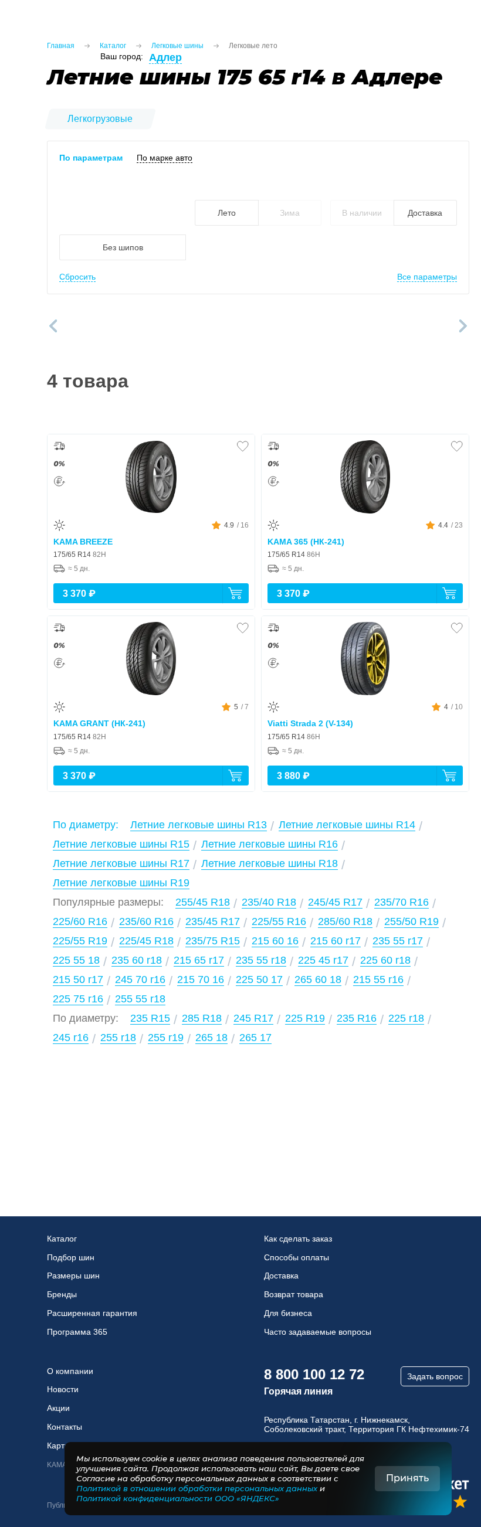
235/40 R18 (269, 902)
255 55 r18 (140, 999)
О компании (70, 1371)
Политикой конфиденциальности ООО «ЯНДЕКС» (177, 1498)
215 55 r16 (378, 979)
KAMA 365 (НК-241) (305, 541)
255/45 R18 (202, 902)
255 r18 (118, 1037)
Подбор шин (70, 1257)
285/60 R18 (345, 921)
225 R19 (305, 1018)
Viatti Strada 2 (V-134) (310, 723)
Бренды (62, 1294)
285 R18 (202, 1018)
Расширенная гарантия (92, 1313)
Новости (63, 1389)
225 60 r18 (385, 960)
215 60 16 (275, 941)
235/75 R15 (212, 941)
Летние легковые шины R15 (121, 844)
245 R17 (253, 1018)
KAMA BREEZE (83, 541)
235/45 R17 (212, 921)
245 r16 (71, 1037)
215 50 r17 (78, 979)
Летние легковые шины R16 (269, 844)
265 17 (255, 1037)
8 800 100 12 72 (314, 1374)
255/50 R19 (411, 921)
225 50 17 (259, 979)
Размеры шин (73, 1275)
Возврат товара (293, 1294)
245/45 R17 (335, 902)
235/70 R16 (401, 902)
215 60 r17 (335, 941)
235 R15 (150, 1018)
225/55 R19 (80, 941)
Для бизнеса (288, 1313)
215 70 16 (200, 979)
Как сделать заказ (298, 1238)
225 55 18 (76, 960)
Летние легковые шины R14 (347, 825)
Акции (58, 1408)
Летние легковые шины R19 (121, 883)
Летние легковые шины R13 (198, 825)
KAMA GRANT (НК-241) (99, 723)
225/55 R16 (279, 921)
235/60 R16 (146, 921)
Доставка (281, 1275)
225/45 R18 (146, 941)
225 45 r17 (323, 960)
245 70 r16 (140, 979)
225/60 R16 (80, 921)
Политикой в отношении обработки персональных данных (196, 1488)
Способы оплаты (296, 1257)
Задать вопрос (435, 1376)
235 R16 (357, 1018)
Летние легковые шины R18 (269, 863)
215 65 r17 (199, 960)
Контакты (64, 1426)
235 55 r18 (261, 960)
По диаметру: (85, 825)
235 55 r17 (397, 941)
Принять (407, 1478)
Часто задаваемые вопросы (317, 1331)
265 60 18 (317, 979)
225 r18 (406, 1018)
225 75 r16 (78, 999)
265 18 (211, 1037)
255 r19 (166, 1037)
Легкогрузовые (100, 119)
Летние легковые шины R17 (121, 863)
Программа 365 (77, 1331)
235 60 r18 (136, 960)
